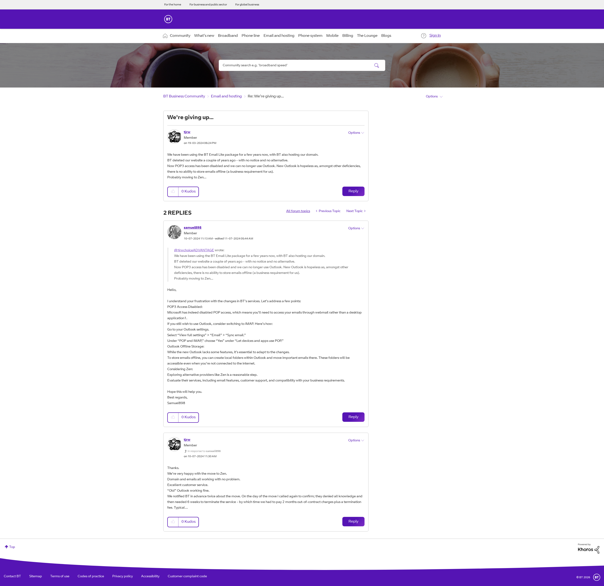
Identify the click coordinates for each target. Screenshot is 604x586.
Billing (347, 36)
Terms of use (59, 576)
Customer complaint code (187, 576)
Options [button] (432, 96)
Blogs (386, 36)
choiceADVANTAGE (198, 250)
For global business (247, 4)
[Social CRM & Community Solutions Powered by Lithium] (588, 548)
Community (180, 36)
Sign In (435, 36)
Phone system (310, 36)
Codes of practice (91, 576)
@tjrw (178, 250)
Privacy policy (122, 576)
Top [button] (12, 547)
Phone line (251, 36)
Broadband (228, 36)
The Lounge (367, 36)
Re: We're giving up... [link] (266, 96)
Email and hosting (279, 36)
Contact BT (12, 576)
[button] (173, 191)
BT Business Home (168, 19)
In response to (204, 451)
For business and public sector (208, 4)
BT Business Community (184, 96)
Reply (353, 191)
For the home (172, 4)
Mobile (332, 36)
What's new (204, 36)
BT (596, 577)
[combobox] (302, 65)
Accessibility (150, 576)
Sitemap (35, 576)
